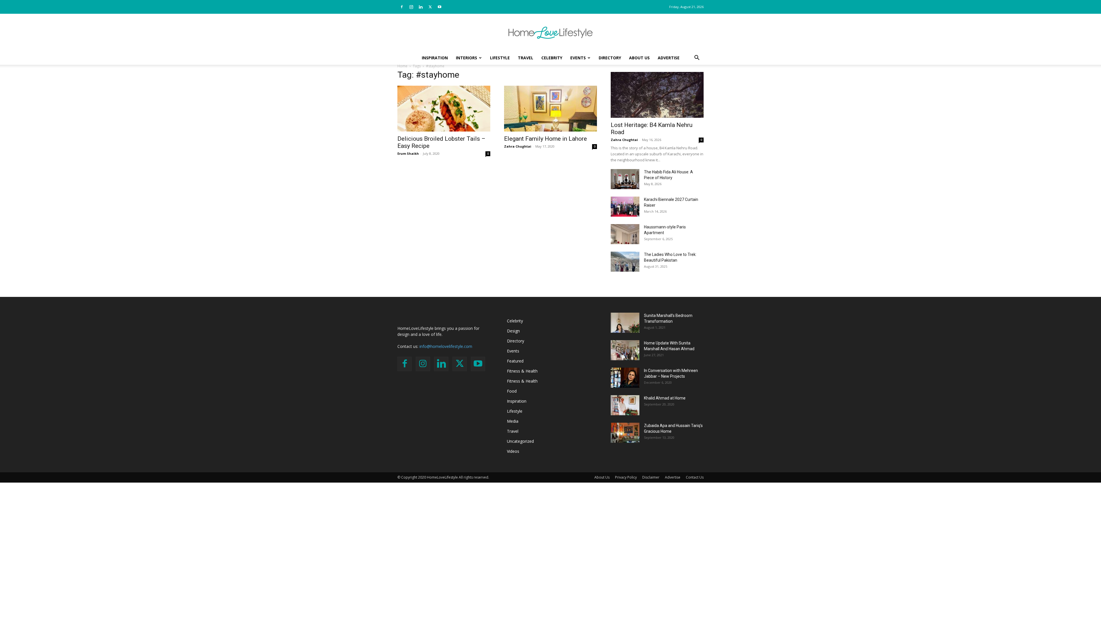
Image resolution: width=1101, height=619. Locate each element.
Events (578, 57)
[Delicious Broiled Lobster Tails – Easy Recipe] (443, 109)
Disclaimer (650, 477)
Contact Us (695, 477)
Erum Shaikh (408, 153)
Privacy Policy (626, 477)
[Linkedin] (420, 7)
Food (512, 391)
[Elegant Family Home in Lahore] (550, 109)
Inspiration (435, 57)
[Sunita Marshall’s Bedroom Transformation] (625, 323)
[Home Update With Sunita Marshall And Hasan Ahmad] (625, 350)
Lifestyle (500, 57)
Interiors (466, 57)
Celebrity (551, 57)
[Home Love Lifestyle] (550, 33)
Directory (610, 57)
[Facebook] (401, 7)
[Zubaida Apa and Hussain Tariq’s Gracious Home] (625, 433)
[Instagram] (411, 7)
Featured (515, 361)
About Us (639, 57)
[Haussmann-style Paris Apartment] (625, 234)
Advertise (669, 57)
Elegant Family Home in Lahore (545, 138)
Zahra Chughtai (517, 146)
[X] (430, 7)
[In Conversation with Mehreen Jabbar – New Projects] (625, 378)
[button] (697, 58)
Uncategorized (520, 441)
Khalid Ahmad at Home (665, 398)
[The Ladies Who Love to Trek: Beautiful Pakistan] (625, 262)
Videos (513, 451)
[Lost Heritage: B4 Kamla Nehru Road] (657, 95)
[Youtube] (439, 7)
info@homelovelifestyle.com (445, 346)
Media (512, 421)
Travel (525, 57)
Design (513, 331)
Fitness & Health (522, 371)
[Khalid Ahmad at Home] (625, 405)
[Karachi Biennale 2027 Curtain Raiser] (625, 207)
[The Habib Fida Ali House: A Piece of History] (625, 179)
